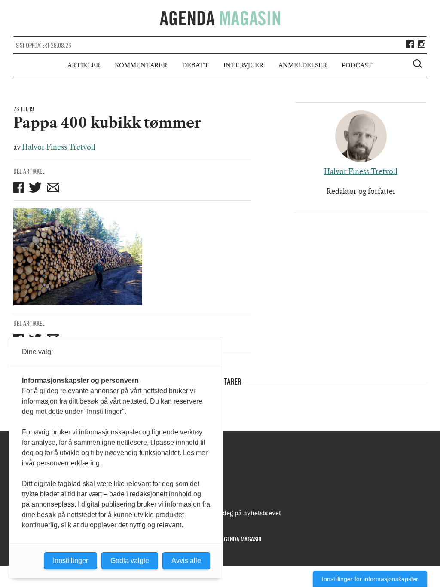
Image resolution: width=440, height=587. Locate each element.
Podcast (357, 65)
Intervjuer (243, 65)
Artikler (83, 65)
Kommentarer (141, 65)
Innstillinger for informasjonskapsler (370, 578)
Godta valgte (129, 560)
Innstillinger (70, 560)
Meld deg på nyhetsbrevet (243, 513)
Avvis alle (186, 560)
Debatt (195, 65)
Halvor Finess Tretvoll (58, 147)
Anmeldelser (302, 65)
